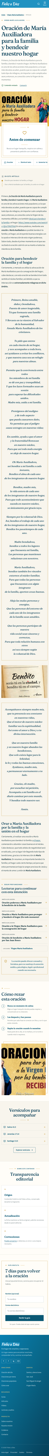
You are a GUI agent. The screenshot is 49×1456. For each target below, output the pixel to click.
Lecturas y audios (7, 1410)
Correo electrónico (12, 1305)
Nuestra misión (6, 1425)
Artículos (4, 1401)
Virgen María (30, 1385)
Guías (3, 1397)
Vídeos (3, 1405)
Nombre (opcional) (12, 1293)
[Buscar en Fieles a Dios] (38, 4)
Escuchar (10, 162)
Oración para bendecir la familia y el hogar (19, 180)
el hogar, (37, 840)
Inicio (3, 15)
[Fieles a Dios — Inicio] (10, 3)
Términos (29, 1452)
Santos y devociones (33, 1372)
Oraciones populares (8, 1381)
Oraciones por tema (8, 1377)
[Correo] (18, 1361)
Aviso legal (4, 1452)
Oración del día (6, 1372)
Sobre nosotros (6, 1421)
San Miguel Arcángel (33, 1381)
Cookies (21, 1452)
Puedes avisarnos (10, 1241)
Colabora (4, 1430)
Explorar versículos (23, 1150)
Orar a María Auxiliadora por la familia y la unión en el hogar (24, 184)
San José (29, 1377)
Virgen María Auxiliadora (15, 15)
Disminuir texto (26, 162)
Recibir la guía (24, 1318)
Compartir (23, 85)
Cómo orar (5, 1385)
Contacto (4, 1434)
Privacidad (13, 1452)
